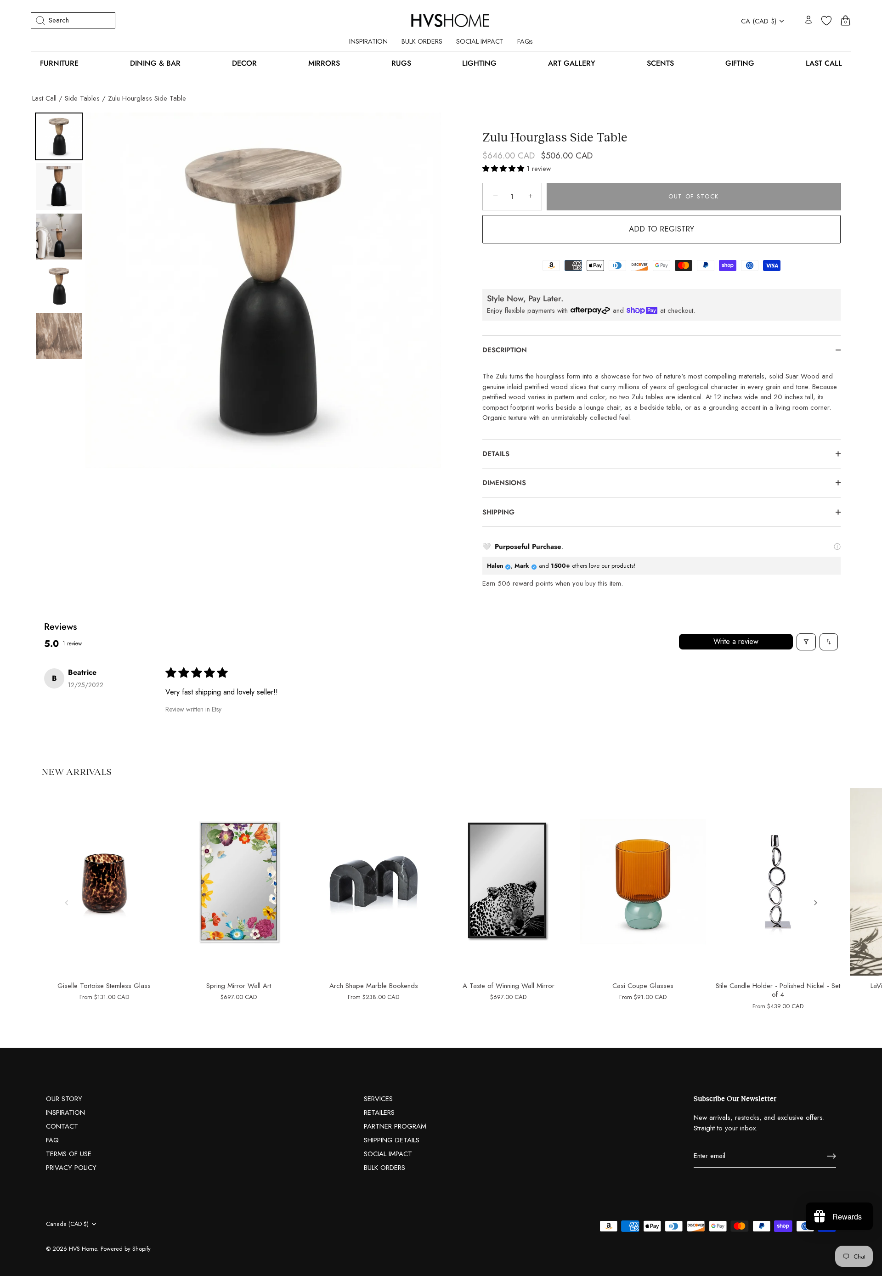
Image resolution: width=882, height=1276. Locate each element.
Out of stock (693, 196)
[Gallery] (236, 290)
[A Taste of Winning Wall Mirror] (508, 882)
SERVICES (378, 1099)
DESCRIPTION (504, 350)
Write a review (735, 641)
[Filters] (806, 641)
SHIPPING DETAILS (391, 1140)
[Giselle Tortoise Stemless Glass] (104, 882)
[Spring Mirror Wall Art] (238, 882)
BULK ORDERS (421, 41)
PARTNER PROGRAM (395, 1126)
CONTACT (62, 1126)
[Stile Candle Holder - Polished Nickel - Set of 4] (778, 882)
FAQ (52, 1140)
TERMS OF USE (68, 1154)
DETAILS (495, 454)
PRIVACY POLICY (71, 1168)
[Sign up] (831, 1156)
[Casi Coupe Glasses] (643, 882)
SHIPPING (498, 512)
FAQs (525, 41)
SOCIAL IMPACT (479, 41)
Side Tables (82, 98)
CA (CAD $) (758, 21)
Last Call (44, 98)
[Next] (427, 290)
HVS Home (83, 1248)
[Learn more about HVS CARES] (837, 546)
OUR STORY (64, 1099)
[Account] (808, 20)
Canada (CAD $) (67, 1224)
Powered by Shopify (126, 1248)
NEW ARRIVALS (76, 771)
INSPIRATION (368, 41)
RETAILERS (379, 1112)
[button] (504, 169)
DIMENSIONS (505, 483)
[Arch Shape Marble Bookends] (373, 882)
